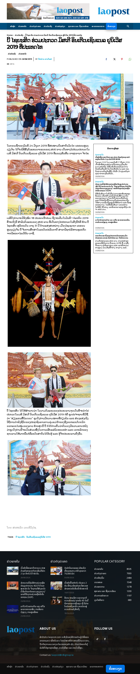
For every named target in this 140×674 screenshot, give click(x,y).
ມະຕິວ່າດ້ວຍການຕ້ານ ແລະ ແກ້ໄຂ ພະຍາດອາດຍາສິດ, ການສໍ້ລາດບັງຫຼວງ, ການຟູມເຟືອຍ (112, 221)
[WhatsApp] (129, 59)
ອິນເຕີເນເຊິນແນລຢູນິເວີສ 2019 (38, 537)
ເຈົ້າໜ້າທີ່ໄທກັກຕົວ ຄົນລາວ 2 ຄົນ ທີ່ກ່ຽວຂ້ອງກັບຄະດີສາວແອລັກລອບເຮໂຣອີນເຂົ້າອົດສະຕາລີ (76, 585)
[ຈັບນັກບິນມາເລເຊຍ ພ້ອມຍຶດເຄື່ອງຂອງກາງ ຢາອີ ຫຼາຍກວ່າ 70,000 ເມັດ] (56, 571)
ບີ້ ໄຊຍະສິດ (20, 537)
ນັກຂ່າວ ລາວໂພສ (45, 59)
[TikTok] (97, 639)
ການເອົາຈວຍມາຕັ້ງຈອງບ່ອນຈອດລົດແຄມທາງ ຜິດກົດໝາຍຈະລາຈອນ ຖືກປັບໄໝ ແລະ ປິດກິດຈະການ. (111, 236)
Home (10, 35)
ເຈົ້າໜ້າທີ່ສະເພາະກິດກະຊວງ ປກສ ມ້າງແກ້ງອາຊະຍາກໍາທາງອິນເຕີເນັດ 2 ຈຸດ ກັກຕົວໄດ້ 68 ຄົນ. (112, 158)
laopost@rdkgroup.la (62, 654)
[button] (128, 26)
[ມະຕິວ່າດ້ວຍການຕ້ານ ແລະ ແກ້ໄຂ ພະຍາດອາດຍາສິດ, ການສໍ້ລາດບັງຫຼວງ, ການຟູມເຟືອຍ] (12, 609)
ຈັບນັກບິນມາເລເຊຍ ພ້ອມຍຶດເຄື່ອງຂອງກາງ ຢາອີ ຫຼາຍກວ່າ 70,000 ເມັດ (75, 571)
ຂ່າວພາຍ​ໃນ (22, 53)
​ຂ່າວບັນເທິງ (19, 35)
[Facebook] (106, 59)
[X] (114, 59)
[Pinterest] (121, 59)
